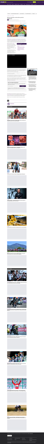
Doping (13, 15)
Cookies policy (30, 438)
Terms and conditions (9, 438)
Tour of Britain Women (28, 13)
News (10, 4)
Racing (13, 4)
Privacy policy (23, 438)
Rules (10, 15)
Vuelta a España (22, 13)
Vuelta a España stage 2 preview (14, 13)
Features (32, 4)
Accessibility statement (9, 439)
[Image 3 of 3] (25, 30)
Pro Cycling (8, 15)
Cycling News (11, 19)
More (35, 4)
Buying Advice (28, 4)
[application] (17, 61)
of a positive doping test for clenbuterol (15, 39)
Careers (15, 439)
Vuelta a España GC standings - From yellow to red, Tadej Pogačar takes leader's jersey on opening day (32, 89)
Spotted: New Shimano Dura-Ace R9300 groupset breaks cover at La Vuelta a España (32, 82)
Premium (21, 4)
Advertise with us (24, 439)
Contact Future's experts (17, 438)
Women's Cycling (17, 4)
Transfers (33, 13)
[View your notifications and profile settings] (40, 2)
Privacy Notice (9, 88)
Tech (24, 4)
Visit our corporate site (30, 433)
